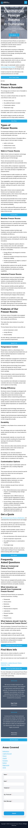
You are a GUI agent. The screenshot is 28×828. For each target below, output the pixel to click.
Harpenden (4, 664)
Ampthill (5, 758)
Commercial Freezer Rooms (8, 67)
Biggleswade (6, 765)
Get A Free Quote (14, 739)
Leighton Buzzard (12, 663)
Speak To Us (14, 343)
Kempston (5, 760)
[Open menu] (25, 2)
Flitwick (19, 663)
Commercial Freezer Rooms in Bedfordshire (13, 517)
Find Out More (14, 214)
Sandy (4, 767)
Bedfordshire (4, 663)
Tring (8, 664)
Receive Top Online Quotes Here (14, 668)
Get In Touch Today (14, 77)
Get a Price (14, 121)
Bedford (5, 763)
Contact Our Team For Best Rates (14, 645)
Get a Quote (13, 35)
